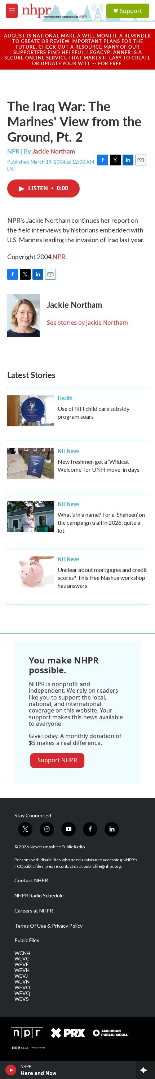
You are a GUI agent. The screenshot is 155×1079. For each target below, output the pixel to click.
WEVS (21, 999)
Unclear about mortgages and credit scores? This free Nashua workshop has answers (102, 577)
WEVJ (21, 976)
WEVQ (22, 993)
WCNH (22, 953)
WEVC (22, 959)
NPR (59, 257)
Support (131, 11)
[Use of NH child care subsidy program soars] (30, 410)
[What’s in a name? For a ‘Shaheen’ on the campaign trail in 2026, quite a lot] (30, 516)
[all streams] (145, 1070)
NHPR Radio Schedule (39, 895)
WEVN (22, 982)
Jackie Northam (53, 151)
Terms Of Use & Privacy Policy (48, 926)
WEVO (22, 987)
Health (65, 397)
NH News (68, 450)
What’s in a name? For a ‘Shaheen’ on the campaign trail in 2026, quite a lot (101, 522)
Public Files (26, 940)
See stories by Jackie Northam (87, 323)
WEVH (22, 970)
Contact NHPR (31, 880)
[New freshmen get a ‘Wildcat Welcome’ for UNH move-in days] (30, 463)
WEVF (21, 964)
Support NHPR (57, 760)
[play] (10, 1070)
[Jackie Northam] (23, 315)
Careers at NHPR (33, 911)
